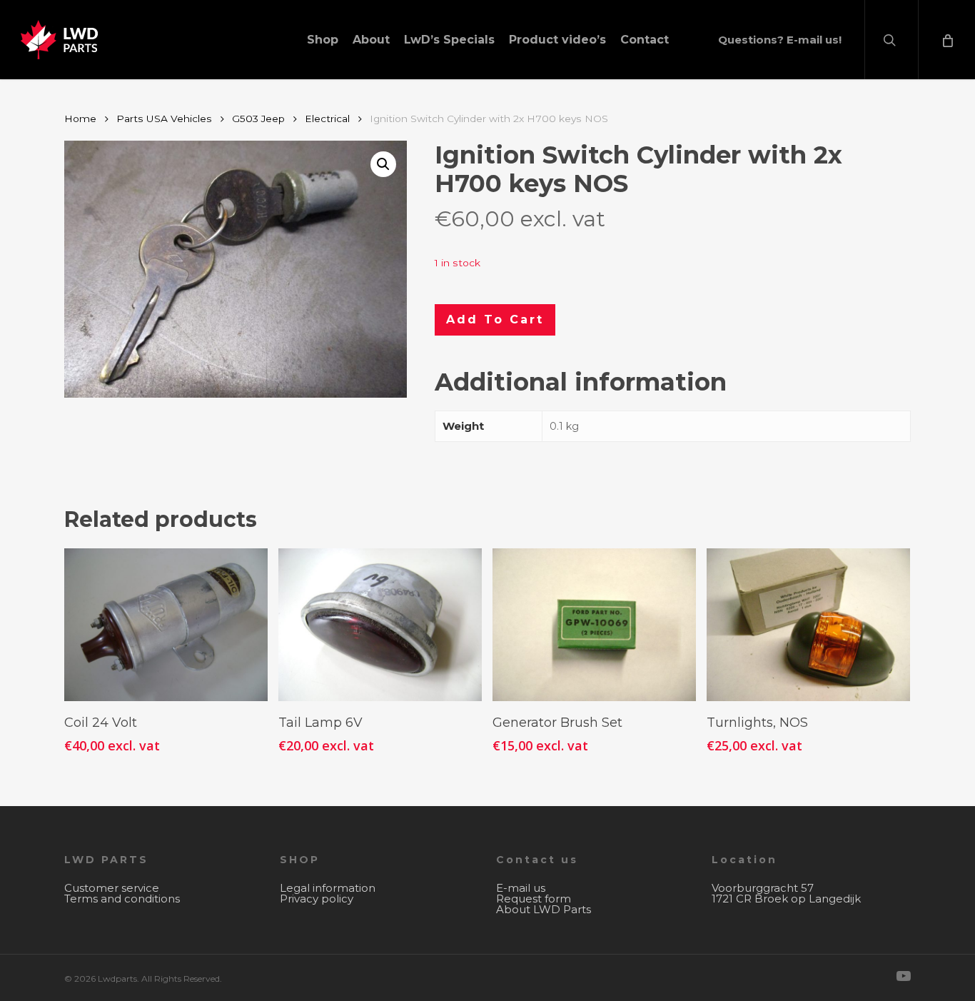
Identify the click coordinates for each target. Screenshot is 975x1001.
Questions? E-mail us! (780, 39)
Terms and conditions (122, 898)
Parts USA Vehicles (164, 118)
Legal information (327, 888)
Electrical (327, 118)
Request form (533, 898)
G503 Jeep (258, 118)
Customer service (111, 888)
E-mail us (520, 888)
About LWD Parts (543, 909)
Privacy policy (316, 898)
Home (80, 118)
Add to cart (495, 319)
